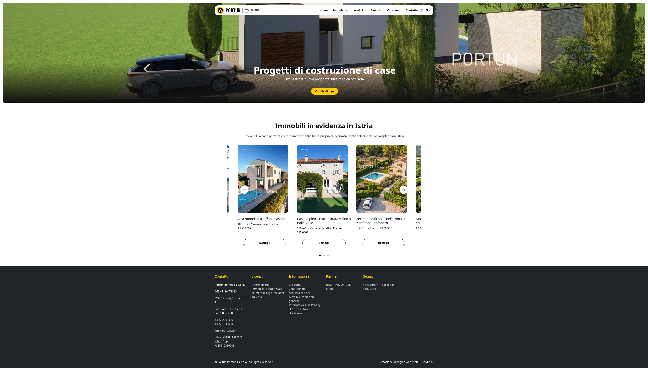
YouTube (370, 289)
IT (427, 10)
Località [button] (358, 10)
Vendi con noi (297, 289)
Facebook (388, 285)
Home (324, 10)
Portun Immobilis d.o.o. (230, 285)
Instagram (371, 285)
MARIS (330, 289)
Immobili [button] (339, 10)
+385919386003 (224, 324)
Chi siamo (393, 10)
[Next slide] (404, 190)
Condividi (322, 91)
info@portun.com (226, 331)
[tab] (320, 255)
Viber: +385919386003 (228, 337)
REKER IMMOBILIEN (338, 285)
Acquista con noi (299, 293)
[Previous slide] (244, 190)
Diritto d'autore (299, 309)
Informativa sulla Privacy (304, 305)
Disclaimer (295, 313)
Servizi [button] (375, 10)
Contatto (412, 10)
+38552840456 (224, 320)
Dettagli (264, 243)
